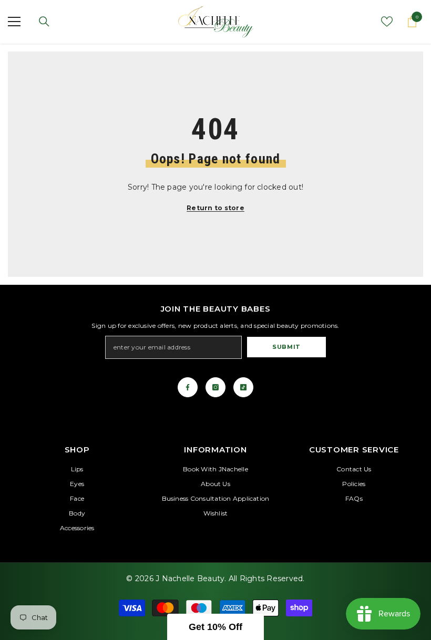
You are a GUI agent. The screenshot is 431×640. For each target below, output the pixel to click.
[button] (215, 627)
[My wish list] (387, 21)
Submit (286, 346)
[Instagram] (215, 387)
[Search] (44, 21)
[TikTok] (243, 387)
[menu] (14, 21)
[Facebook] (188, 387)
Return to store (215, 208)
